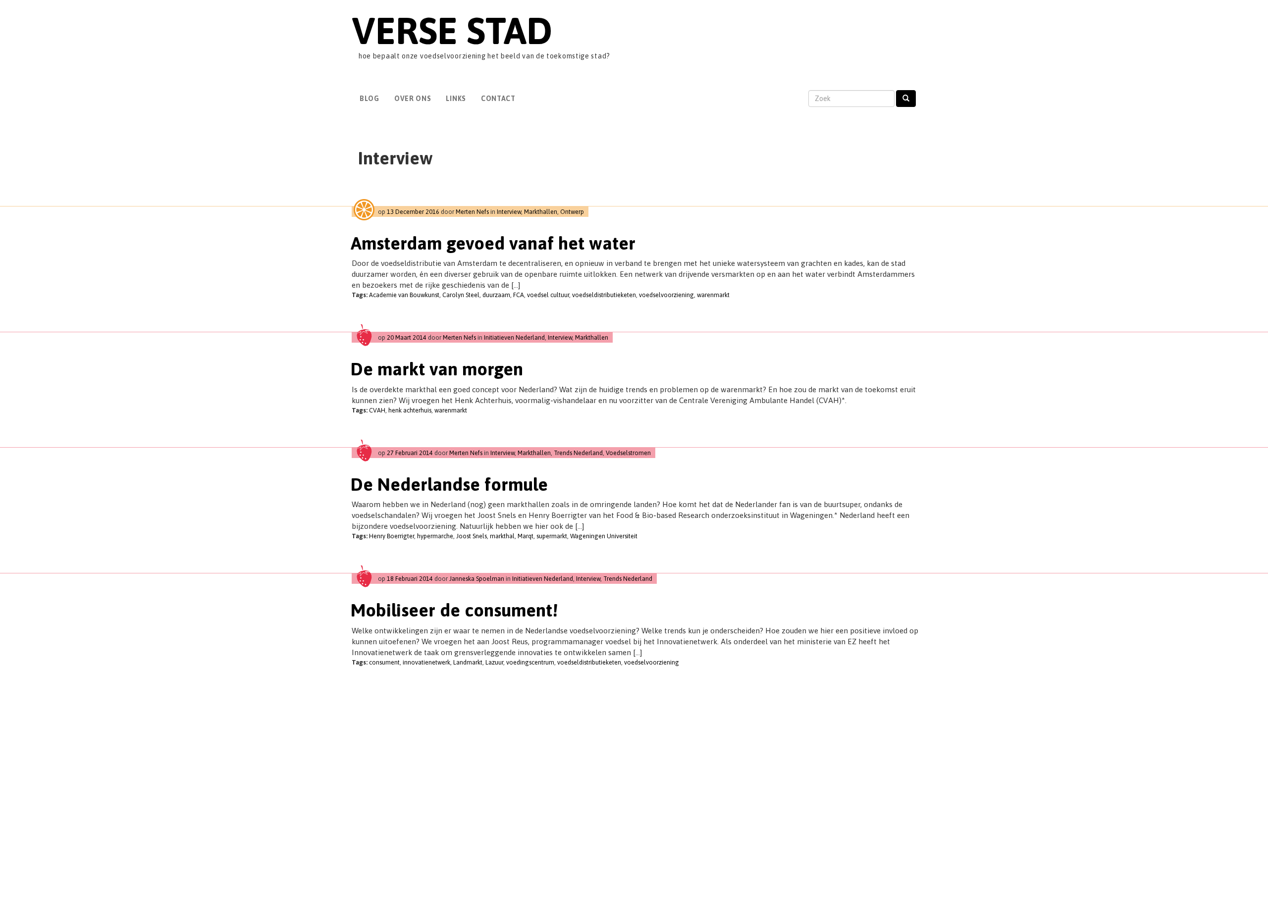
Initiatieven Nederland (514, 337)
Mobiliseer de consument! (454, 610)
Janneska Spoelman (476, 578)
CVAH (377, 410)
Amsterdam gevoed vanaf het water (493, 243)
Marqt (525, 536)
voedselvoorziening (666, 295)
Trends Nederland (578, 453)
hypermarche (435, 536)
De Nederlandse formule (449, 484)
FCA (518, 295)
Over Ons (412, 99)
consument (384, 662)
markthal (502, 536)
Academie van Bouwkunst (404, 295)
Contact (498, 99)
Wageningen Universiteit (603, 536)
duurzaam (496, 295)
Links (456, 99)
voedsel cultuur (548, 295)
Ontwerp (572, 211)
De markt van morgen (437, 369)
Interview (509, 211)
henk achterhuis (409, 410)
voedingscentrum (530, 662)
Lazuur (494, 662)
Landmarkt (467, 662)
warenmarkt (713, 295)
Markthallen (540, 211)
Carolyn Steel (460, 295)
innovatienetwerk (426, 662)
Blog (369, 99)
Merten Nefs (472, 211)
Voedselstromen (628, 453)
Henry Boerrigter (391, 536)
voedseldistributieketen (604, 295)
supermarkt (551, 536)
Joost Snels (471, 536)
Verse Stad (452, 30)
